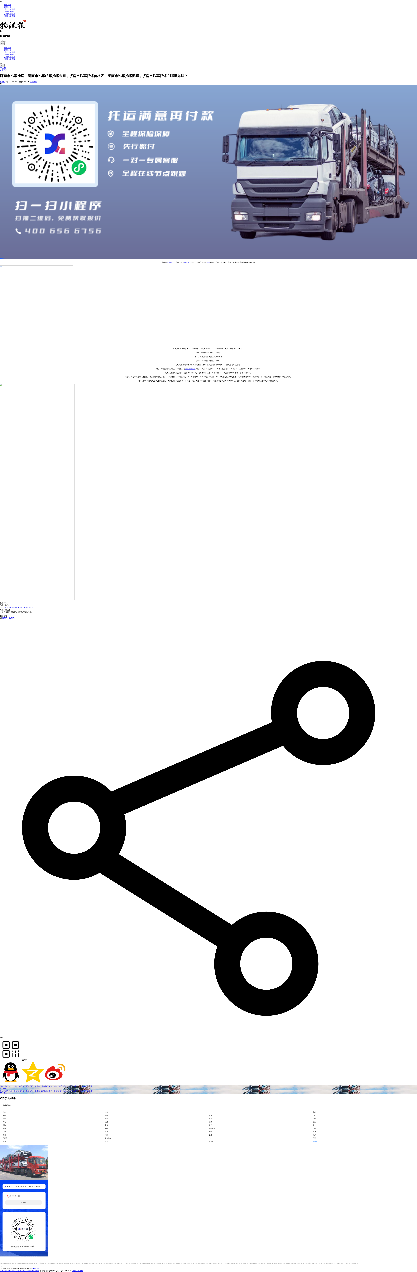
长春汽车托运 (210, 1263)
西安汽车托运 (160, 1263)
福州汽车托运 (329, 1263)
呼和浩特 (108, 1138)
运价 (208, 262)
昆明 (314, 1128)
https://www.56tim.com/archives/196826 (19, 607)
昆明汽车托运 (134, 1263)
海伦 (3, 82)
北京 (4, 1112)
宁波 (210, 1122)
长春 (106, 1125)
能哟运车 (7, 7)
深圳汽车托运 (9, 16)
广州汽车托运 (9, 14)
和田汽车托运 (4, 1263)
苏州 (106, 1132)
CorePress (35, 1268)
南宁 (106, 1135)
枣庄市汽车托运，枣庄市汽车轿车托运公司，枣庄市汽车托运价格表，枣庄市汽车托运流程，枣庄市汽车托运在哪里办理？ (47, 1091)
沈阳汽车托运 (218, 1263)
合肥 (210, 1135)
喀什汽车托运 (12, 1263)
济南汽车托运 (253, 1263)
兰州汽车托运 (126, 1263)
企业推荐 (3, 70)
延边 (4, 1125)
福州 (106, 1128)
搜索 (2, 43)
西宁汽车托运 (338, 1263)
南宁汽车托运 (201, 1263)
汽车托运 (7, 5)
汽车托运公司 (190, 369)
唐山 (106, 1141)
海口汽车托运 (68, 1263)
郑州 (314, 1125)
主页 (4, 68)
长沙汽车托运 (261, 1263)
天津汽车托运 (303, 1263)
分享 (1, 1038)
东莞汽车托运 (354, 1263)
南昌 (314, 1132)
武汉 (210, 1115)
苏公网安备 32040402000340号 (27, 1271)
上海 (106, 1112)
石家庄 (5, 1138)
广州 (210, 1112)
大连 (106, 1122)
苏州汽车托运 (118, 1263)
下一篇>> (3, 1093)
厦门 (210, 1125)
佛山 (210, 1138)
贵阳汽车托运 (295, 1263)
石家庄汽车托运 (312, 1263)
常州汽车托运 (193, 1263)
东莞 (314, 1138)
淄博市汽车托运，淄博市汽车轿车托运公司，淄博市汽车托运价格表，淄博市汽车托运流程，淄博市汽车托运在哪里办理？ (47, 1086)
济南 (314, 1122)
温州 (4, 1141)
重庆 (210, 1118)
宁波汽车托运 (321, 1263)
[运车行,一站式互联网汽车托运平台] (208, 259)
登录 (2, 65)
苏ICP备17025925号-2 (8, 1271)
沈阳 (314, 1115)
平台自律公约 (77, 1271)
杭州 (314, 1118)
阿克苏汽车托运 (21, 1263)
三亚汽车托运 (59, 1263)
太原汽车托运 (286, 1263)
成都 (106, 1118)
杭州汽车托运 (109, 1263)
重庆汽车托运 (176, 1263)
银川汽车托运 (346, 1263)
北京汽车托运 (9, 9)
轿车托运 (187, 262)
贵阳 (4, 1135)
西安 (4, 1118)
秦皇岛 (211, 1141)
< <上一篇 (4, 1089)
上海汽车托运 (9, 11)
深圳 (314, 1112)
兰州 (4, 1132)
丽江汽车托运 (151, 1263)
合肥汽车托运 (270, 1263)
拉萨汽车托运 (143, 1263)
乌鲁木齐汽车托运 (41, 1263)
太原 (314, 1135)
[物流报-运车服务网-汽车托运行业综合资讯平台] (13, 29)
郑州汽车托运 (244, 1263)
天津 (4, 1115)
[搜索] (208, 63)
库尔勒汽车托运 (31, 1263)
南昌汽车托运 (278, 1263)
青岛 (4, 1122)
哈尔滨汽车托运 (227, 1263)
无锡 (210, 1132)
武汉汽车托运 (185, 1263)
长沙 (4, 1128)
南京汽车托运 (236, 1263)
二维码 (24, 1060)
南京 (106, 1115)
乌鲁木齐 (212, 1128)
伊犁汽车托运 (51, 1263)
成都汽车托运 (168, 1263)
